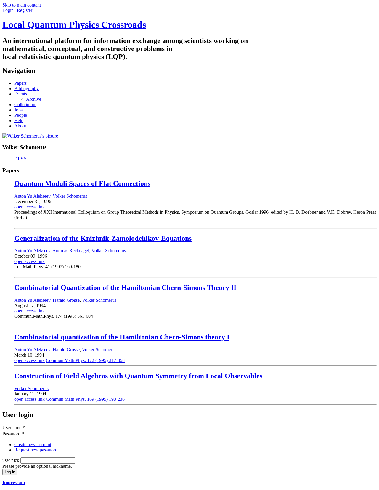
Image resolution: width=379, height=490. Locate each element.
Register (24, 10)
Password (13, 433)
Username (13, 427)
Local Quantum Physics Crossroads (74, 24)
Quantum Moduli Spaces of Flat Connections (82, 183)
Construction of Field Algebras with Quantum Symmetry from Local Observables (138, 376)
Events (20, 93)
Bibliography (26, 88)
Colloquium (25, 104)
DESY (20, 158)
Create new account (32, 444)
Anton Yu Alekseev (32, 196)
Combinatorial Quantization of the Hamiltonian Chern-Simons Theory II (125, 287)
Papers (20, 83)
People (20, 115)
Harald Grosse (66, 300)
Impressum (13, 482)
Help (18, 120)
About (20, 125)
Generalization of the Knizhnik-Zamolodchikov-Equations (103, 238)
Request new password (35, 449)
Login (8, 10)
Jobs (18, 109)
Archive (33, 99)
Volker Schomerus (70, 196)
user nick (11, 460)
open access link (29, 206)
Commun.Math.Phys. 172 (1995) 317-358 (85, 360)
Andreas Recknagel (70, 250)
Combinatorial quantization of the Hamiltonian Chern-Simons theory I (121, 337)
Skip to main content (21, 4)
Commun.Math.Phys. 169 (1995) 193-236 (85, 399)
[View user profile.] (30, 135)
